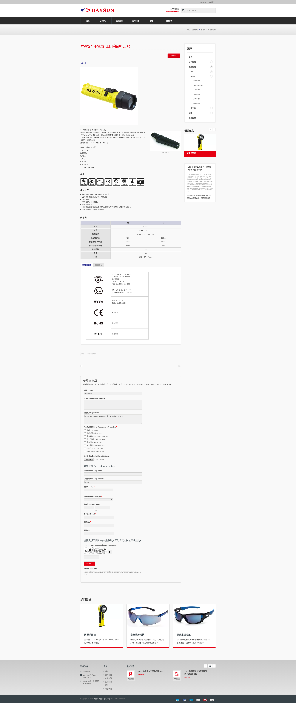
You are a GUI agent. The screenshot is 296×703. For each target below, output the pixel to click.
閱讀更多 (141, 675)
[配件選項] (165, 141)
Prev (214, 129)
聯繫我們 (169, 21)
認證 (152, 21)
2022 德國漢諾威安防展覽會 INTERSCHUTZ (196, 672)
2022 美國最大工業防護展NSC (150, 671)
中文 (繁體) (210, 2)
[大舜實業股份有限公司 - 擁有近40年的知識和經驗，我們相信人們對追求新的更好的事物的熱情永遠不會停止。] (97, 10)
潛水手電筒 (196, 94)
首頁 (87, 21)
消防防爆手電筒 (198, 85)
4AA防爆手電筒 (91, 354)
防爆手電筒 (212, 30)
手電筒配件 (196, 103)
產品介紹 (119, 21)
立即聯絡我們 (205, 198)
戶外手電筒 (196, 99)
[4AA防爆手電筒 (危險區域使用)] (109, 96)
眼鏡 (192, 71)
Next (210, 129)
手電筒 (203, 30)
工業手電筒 (196, 90)
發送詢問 (173, 56)
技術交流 (135, 21)
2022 (132, 679)
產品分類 (195, 30)
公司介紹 (103, 21)
